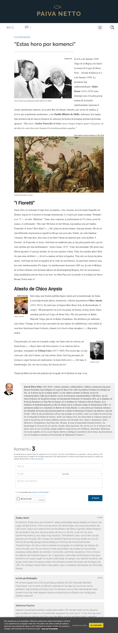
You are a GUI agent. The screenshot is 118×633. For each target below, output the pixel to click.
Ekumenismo (22, 37)
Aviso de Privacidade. (49, 628)
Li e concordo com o (34, 492)
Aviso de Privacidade (41, 492)
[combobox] (81, 474)
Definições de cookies (79, 625)
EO (8, 27)
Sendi (96, 498)
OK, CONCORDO (96, 625)
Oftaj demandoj (37, 458)
